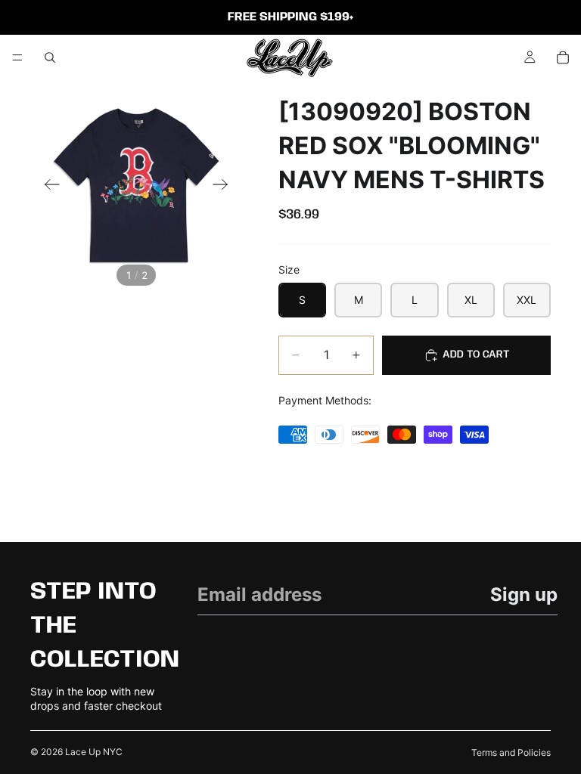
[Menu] (17, 57)
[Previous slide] (47, 186)
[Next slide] (225, 186)
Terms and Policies (511, 752)
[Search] (50, 57)
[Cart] (562, 57)
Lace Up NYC (94, 751)
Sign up (524, 594)
